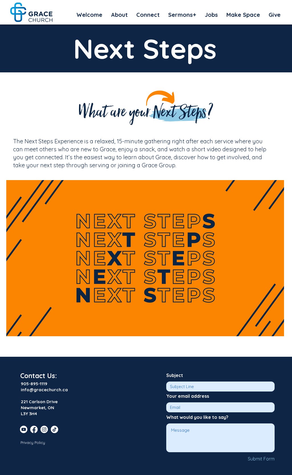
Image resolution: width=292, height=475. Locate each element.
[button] (89, 15)
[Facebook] (34, 429)
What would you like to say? (197, 417)
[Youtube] (23, 429)
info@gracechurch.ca (44, 389)
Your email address (187, 396)
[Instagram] (44, 429)
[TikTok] (54, 429)
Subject (174, 375)
